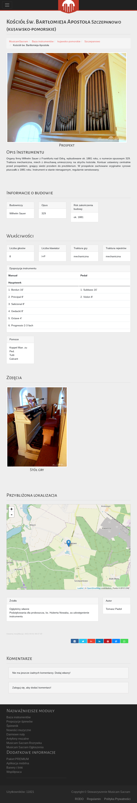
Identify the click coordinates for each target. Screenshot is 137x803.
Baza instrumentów (18, 717)
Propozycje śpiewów (19, 721)
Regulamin (94, 799)
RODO (79, 799)
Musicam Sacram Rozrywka (24, 742)
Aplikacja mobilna (17, 763)
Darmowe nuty (15, 734)
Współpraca (14, 771)
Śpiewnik (12, 725)
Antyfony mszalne (17, 738)
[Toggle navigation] (7, 5)
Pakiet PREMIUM (17, 759)
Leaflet (80, 588)
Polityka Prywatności (117, 799)
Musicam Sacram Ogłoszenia (25, 747)
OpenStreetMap (94, 588)
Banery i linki (14, 767)
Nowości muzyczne (18, 730)
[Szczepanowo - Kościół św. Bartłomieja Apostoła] (68, 543)
